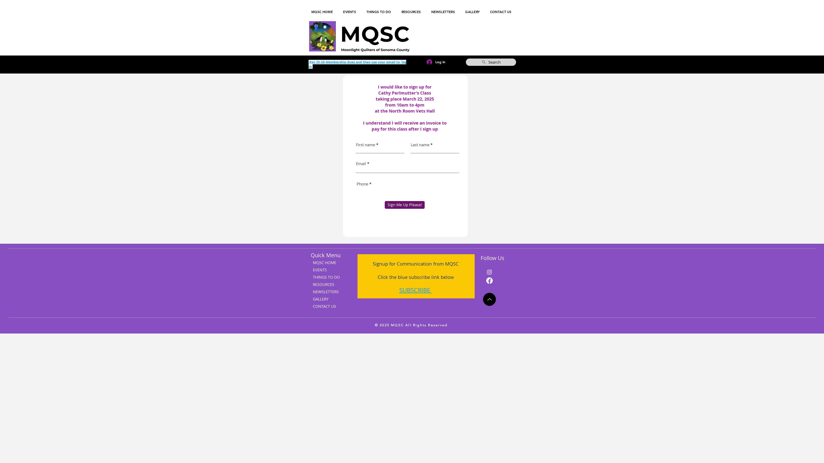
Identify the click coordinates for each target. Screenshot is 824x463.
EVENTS (320, 269)
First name (365, 145)
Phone (362, 184)
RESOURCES (323, 284)
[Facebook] (489, 280)
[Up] (489, 299)
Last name (420, 145)
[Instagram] (489, 272)
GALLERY (321, 299)
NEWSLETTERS (326, 291)
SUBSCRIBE (414, 290)
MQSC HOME (324, 262)
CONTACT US (324, 306)
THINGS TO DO (326, 277)
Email (361, 163)
